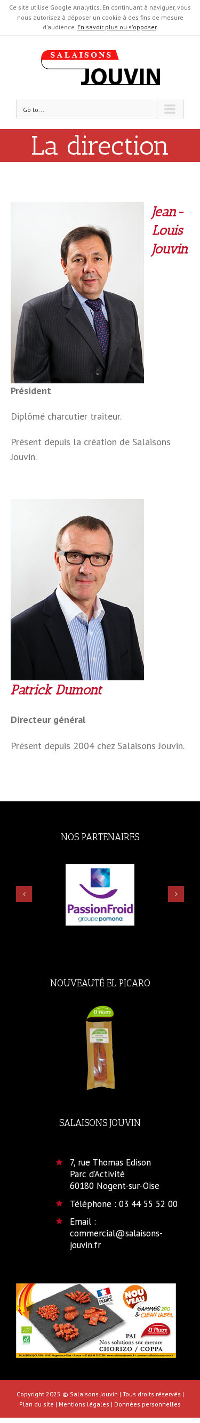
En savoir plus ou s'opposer (116, 27)
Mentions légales (84, 1404)
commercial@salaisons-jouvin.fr (116, 1239)
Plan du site (36, 1404)
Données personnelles (147, 1404)
